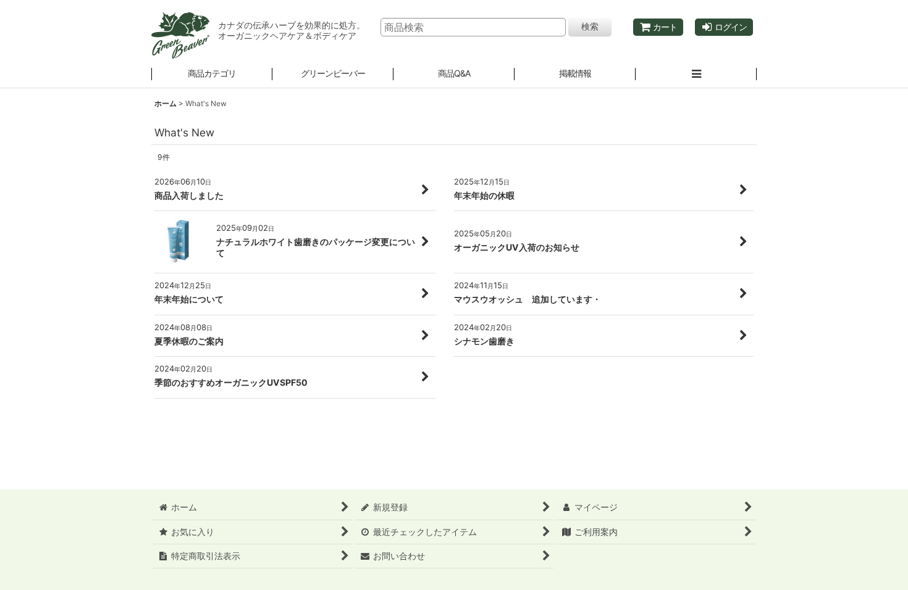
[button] (332, 75)
